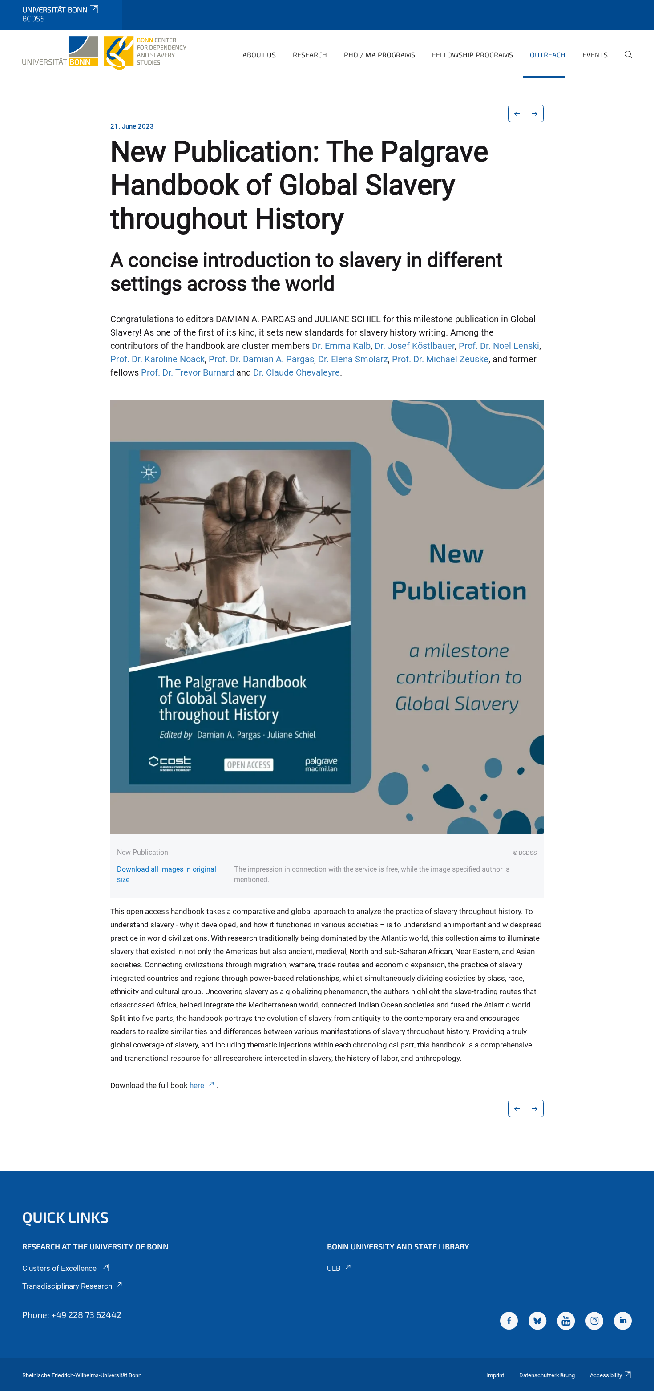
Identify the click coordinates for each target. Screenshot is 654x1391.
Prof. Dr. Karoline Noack (157, 359)
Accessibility (606, 1375)
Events (595, 54)
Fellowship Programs (472, 54)
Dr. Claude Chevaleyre (296, 373)
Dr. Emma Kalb (341, 346)
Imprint (495, 1375)
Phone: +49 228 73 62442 (71, 1314)
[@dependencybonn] (594, 1322)
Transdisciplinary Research (67, 1286)
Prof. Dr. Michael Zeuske (440, 359)
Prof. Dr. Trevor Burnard (187, 373)
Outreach (547, 54)
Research (310, 54)
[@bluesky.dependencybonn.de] (537, 1322)
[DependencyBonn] (509, 1322)
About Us (259, 54)
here (197, 1085)
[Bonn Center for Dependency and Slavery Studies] (104, 53)
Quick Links (65, 1217)
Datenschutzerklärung (547, 1375)
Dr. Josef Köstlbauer (415, 346)
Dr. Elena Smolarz (353, 359)
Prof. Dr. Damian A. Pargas (261, 359)
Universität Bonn (55, 9)
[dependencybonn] (623, 1322)
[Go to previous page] (517, 113)
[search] (625, 60)
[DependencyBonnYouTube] (566, 1322)
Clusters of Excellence (60, 1268)
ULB (334, 1268)
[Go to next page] (535, 113)
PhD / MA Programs (379, 54)
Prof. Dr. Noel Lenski (499, 346)
